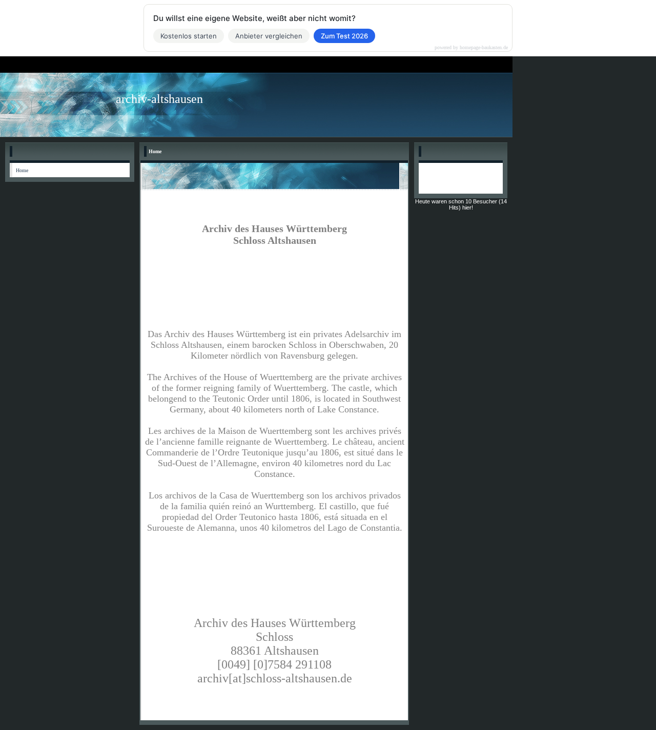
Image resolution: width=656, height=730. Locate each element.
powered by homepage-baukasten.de (471, 47)
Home (22, 170)
